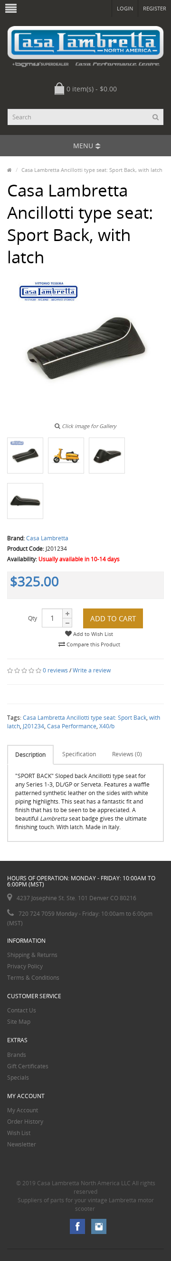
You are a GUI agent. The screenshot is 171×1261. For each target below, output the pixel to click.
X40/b (106, 726)
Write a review (92, 670)
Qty (32, 618)
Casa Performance (71, 726)
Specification (79, 754)
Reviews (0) (127, 754)
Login (125, 8)
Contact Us (21, 1010)
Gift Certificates (27, 1066)
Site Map (18, 1022)
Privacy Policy (25, 966)
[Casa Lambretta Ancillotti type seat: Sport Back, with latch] (25, 456)
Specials (18, 1077)
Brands (16, 1055)
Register (154, 8)
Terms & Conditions (33, 978)
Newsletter (21, 1144)
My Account (22, 1110)
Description (30, 755)
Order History (25, 1122)
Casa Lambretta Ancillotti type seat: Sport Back (84, 718)
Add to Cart (113, 618)
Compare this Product (92, 644)
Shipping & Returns (32, 955)
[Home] (9, 169)
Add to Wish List (92, 633)
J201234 (33, 726)
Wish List (18, 1133)
